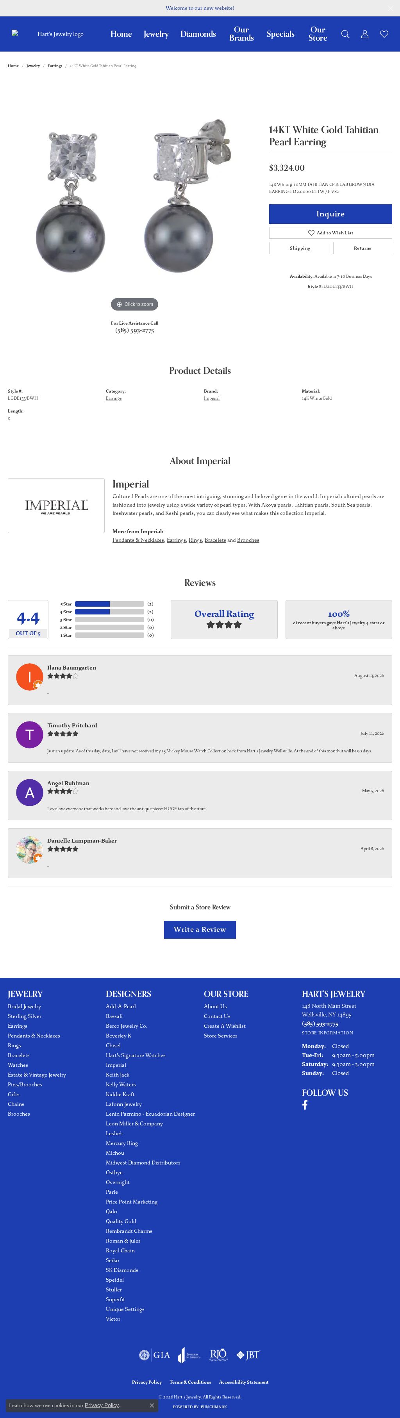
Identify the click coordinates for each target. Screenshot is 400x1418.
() (150, 604)
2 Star (66, 627)
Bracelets (215, 540)
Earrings (55, 66)
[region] (135, 196)
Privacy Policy (147, 1382)
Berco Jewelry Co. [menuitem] (126, 1026)
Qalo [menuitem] (111, 1211)
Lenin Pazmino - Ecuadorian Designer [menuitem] (150, 1114)
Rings (195, 540)
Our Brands (241, 34)
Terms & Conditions (190, 1382)
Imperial (212, 398)
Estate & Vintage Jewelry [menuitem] (37, 1075)
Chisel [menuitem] (113, 1045)
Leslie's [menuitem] (114, 1133)
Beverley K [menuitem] (118, 1035)
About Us (215, 1006)
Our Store (318, 34)
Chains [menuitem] (16, 1104)
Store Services (221, 1035)
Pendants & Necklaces (138, 540)
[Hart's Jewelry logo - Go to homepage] (59, 34)
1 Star (66, 635)
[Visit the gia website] (154, 1355)
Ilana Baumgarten (71, 667)
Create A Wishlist (225, 1026)
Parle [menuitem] (112, 1192)
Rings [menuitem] (14, 1045)
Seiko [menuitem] (112, 1260)
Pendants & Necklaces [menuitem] (34, 1035)
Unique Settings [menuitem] (125, 1309)
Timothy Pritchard (72, 725)
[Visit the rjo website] (218, 1355)
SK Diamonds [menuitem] (122, 1270)
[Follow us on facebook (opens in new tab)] (305, 1105)
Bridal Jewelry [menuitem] (24, 1006)
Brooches (248, 540)
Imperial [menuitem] (116, 1065)
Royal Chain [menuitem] (120, 1250)
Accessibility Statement (243, 1382)
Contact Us (217, 1016)
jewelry (33, 66)
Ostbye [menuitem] (114, 1172)
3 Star (66, 619)
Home (121, 34)
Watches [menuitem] (18, 1065)
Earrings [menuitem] (17, 1026)
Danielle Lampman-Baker (82, 840)
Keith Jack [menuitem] (117, 1075)
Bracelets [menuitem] (19, 1055)
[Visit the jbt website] (248, 1355)
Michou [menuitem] (115, 1153)
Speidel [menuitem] (115, 1280)
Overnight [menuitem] (118, 1182)
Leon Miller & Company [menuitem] (134, 1123)
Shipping (300, 248)
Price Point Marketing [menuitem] (131, 1201)
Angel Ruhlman (68, 783)
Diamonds (198, 34)
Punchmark (214, 1407)
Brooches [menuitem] (19, 1114)
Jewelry (156, 34)
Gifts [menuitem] (14, 1094)
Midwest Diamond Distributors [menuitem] (143, 1162)
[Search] (345, 34)
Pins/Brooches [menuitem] (25, 1084)
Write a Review (200, 929)
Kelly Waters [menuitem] (121, 1084)
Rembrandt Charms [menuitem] (129, 1231)
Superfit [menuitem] (115, 1299)
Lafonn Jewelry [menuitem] (124, 1104)
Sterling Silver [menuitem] (24, 1016)
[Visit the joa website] (189, 1355)
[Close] (390, 8)
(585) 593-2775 (134, 330)
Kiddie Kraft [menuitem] (120, 1094)
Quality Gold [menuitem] (121, 1221)
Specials (281, 34)
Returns (362, 248)
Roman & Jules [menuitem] (123, 1241)
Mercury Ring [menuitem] (122, 1143)
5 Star (66, 604)
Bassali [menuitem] (114, 1016)
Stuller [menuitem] (114, 1289)
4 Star (66, 611)
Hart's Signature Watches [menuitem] (136, 1055)
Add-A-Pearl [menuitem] (121, 1006)
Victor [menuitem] (113, 1319)
